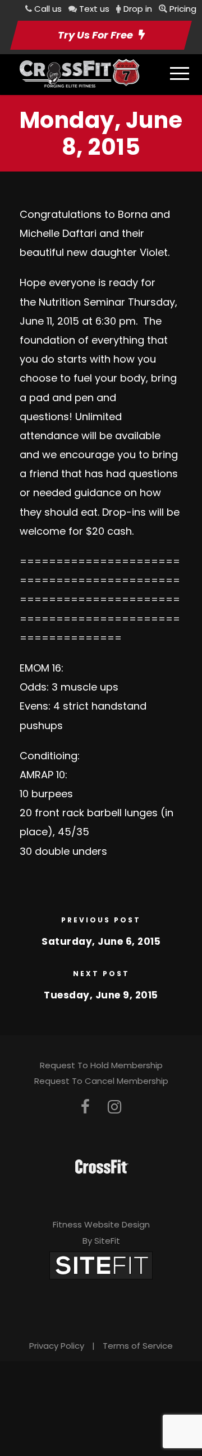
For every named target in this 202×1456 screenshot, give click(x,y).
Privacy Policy (56, 1346)
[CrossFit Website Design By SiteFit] (101, 1265)
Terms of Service (138, 1346)
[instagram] (114, 1107)
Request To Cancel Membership (101, 1081)
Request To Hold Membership (101, 1065)
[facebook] (85, 1107)
